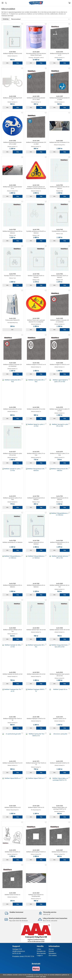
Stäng (44, 976)
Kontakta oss (41, 951)
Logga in (40, 955)
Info (7, 63)
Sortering (5, 19)
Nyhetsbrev (52, 953)
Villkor (39, 949)
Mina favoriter (41, 953)
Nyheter (51, 951)
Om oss (51, 949)
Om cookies (53, 955)
